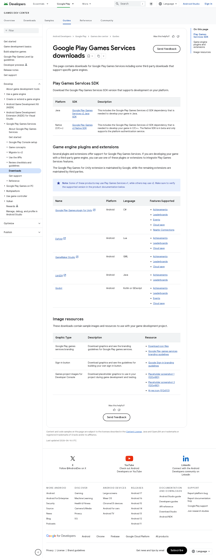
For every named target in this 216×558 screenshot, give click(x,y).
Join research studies (198, 511)
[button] (18, 84)
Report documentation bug (199, 499)
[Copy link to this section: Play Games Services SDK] (102, 84)
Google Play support (198, 505)
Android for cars (111, 508)
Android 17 (136, 493)
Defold (58, 238)
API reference (166, 506)
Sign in (208, 3)
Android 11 (136, 523)
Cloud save (159, 224)
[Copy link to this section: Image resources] (86, 319)
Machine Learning (84, 498)
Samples (49, 20)
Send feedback (166, 49)
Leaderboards (160, 214)
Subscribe (177, 550)
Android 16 (136, 498)
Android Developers (62, 36)
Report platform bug (198, 493)
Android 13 (136, 513)
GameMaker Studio (65, 257)
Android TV (108, 513)
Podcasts (50, 523)
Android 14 (136, 508)
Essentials (39, 3)
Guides (67, 20)
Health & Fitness (82, 503)
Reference (86, 20)
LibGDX (59, 275)
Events (156, 219)
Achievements (160, 209)
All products (162, 536)
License (61, 550)
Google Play (63, 3)
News (49, 513)
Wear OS (107, 498)
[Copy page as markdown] (99, 56)
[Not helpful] (178, 36)
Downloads (30, 20)
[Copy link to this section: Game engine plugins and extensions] (122, 147)
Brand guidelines (76, 550)
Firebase (115, 536)
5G (76, 518)
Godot (58, 288)
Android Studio (191, 3)
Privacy (78, 513)
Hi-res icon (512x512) (159, 390)
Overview (9, 20)
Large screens (110, 493)
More (85, 3)
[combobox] (130, 4)
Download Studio (168, 511)
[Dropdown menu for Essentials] (49, 4)
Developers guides (168, 501)
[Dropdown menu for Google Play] (74, 4)
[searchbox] (21, 30)
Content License (134, 431)
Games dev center (16, 12)
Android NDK (166, 516)
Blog (48, 518)
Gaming (79, 493)
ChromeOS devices (113, 503)
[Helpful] (173, 36)
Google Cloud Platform (137, 536)
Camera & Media (83, 508)
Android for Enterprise (57, 498)
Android (50, 493)
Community (107, 20)
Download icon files (158, 346)
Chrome (100, 536)
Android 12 (136, 518)
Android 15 (136, 503)
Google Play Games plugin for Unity (73, 210)
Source (49, 508)
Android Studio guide (170, 496)
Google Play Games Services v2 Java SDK (82, 113)
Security (50, 503)
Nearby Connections (163, 229)
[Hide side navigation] (38, 552)
